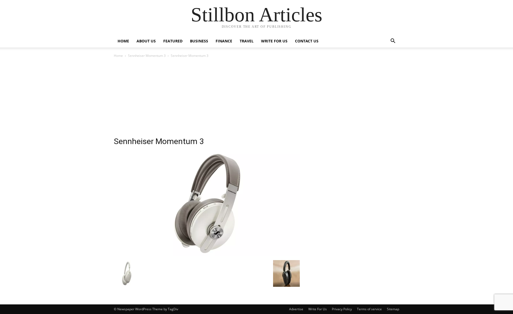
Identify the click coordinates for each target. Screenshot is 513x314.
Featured (172, 40)
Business (199, 40)
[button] (392, 41)
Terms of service (369, 309)
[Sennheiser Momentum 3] (207, 254)
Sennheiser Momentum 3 (147, 55)
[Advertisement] (256, 98)
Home (123, 40)
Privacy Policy (342, 309)
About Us (146, 40)
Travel (247, 40)
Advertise (296, 309)
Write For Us (274, 40)
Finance (224, 40)
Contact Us (306, 40)
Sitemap (393, 309)
